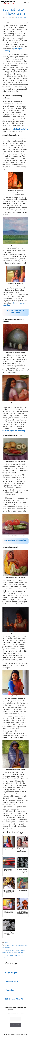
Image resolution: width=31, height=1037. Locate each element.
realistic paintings (20, 945)
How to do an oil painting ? (15, 540)
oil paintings (9, 945)
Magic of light (11, 973)
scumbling (6, 947)
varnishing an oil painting (13, 431)
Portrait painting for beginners (15, 311)
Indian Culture (11, 981)
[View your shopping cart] (25, 2)
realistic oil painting (19, 129)
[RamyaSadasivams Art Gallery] (8, 2)
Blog (6, 942)
